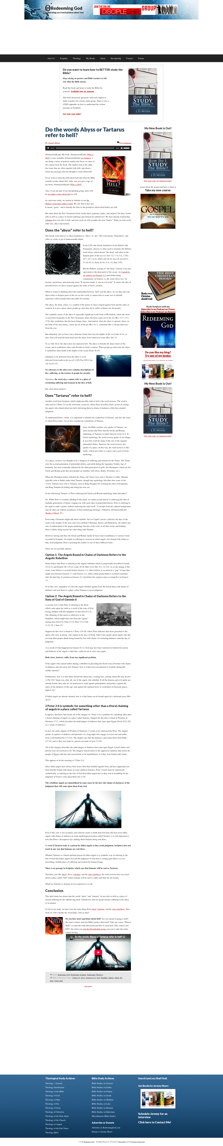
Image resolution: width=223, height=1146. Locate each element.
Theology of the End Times (57, 1128)
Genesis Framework (138, 1142)
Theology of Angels (53, 1124)
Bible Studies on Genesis (102, 1083)
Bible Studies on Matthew (103, 1099)
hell (98, 977)
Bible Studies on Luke (101, 1103)
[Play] (48, 148)
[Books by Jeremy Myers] (158, 380)
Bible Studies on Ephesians (103, 1111)
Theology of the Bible (54, 1091)
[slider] (127, 148)
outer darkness (94, 874)
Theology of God (52, 1095)
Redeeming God (66, 8)
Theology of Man (52, 1099)
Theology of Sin (52, 1103)
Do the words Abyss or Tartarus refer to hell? (84, 132)
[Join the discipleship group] (135, 14)
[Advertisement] (111, 37)
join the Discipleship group (94, 929)
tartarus (111, 977)
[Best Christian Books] (158, 299)
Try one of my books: (158, 355)
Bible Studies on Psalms (102, 1091)
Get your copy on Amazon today (157, 180)
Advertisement (88, 986)
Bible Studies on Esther (102, 1087)
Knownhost (122, 1142)
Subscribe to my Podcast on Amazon (158, 311)
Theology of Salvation (54, 1111)
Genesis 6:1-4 (91, 977)
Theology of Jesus (53, 1107)
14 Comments (125, 143)
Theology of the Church (55, 1120)
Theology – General (53, 1083)
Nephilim (104, 977)
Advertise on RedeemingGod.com (106, 1127)
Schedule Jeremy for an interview (152, 1115)
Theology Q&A (52, 1132)
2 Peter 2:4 (76, 977)
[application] (88, 148)
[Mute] (122, 148)
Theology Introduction (54, 1087)
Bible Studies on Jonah (101, 1095)
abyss (83, 977)
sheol (64, 874)
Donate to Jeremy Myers (102, 1131)
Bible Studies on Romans (102, 1107)
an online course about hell (59, 194)
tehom (117, 977)
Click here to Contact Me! (154, 1122)
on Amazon (86, 158)
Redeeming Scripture (78, 974)
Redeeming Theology (95, 974)
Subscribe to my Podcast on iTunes (158, 309)
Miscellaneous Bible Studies (104, 1116)
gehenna (48, 220)
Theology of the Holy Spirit (57, 1116)
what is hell (58, 980)
